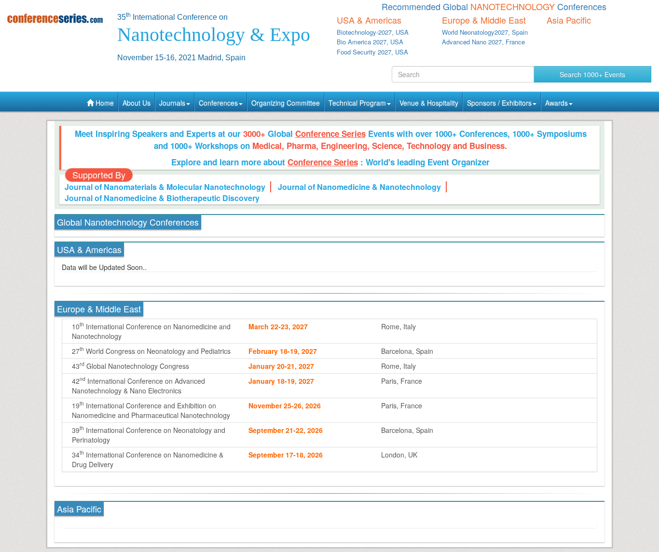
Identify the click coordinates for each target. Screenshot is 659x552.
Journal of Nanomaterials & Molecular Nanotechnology (165, 186)
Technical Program (357, 103)
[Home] (55, 18)
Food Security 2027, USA (372, 51)
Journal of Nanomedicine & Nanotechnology (359, 186)
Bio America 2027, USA (370, 41)
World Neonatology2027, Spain (485, 32)
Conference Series (330, 133)
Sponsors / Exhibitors (499, 103)
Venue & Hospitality (428, 103)
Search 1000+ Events (592, 74)
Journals (172, 103)
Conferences (218, 103)
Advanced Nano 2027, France (483, 41)
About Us (137, 103)
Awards (556, 103)
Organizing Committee (285, 103)
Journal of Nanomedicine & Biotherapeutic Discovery (162, 197)
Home (104, 103)
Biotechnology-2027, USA (373, 32)
